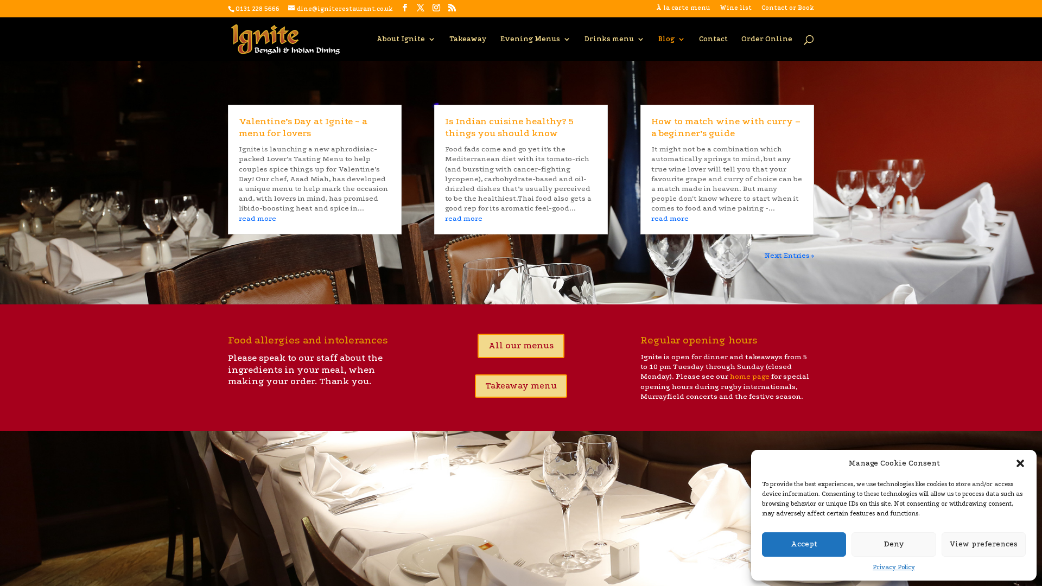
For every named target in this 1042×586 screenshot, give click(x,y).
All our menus (521, 345)
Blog (666, 39)
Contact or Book (787, 8)
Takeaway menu (521, 385)
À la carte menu (683, 8)
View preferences (983, 544)
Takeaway (468, 39)
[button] (1020, 463)
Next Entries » (789, 255)
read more (257, 218)
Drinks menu (609, 39)
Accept (804, 544)
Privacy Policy (894, 567)
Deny (894, 544)
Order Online (766, 39)
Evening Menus (530, 39)
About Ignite (401, 39)
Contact (713, 39)
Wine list (736, 8)
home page (750, 376)
